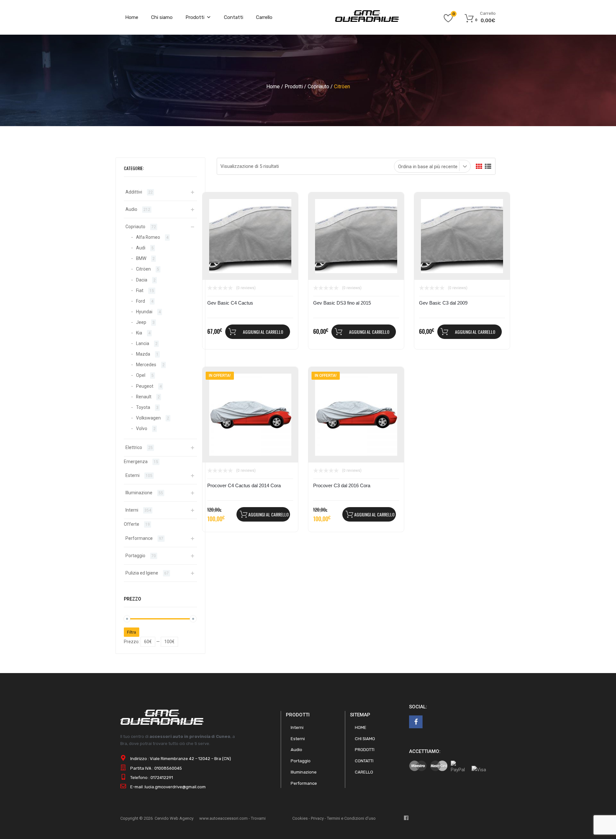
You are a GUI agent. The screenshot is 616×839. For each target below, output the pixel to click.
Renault (143, 396)
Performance (139, 538)
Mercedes (146, 364)
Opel (140, 375)
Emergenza (136, 461)
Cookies (300, 818)
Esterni (132, 475)
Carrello (264, 17)
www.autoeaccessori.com (223, 818)
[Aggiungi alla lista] (215, 204)
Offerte (131, 524)
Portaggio (135, 555)
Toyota (143, 407)
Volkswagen (148, 417)
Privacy (317, 818)
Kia (139, 332)
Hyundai (144, 311)
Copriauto (318, 86)
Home (131, 17)
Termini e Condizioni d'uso (351, 818)
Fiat (139, 290)
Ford (140, 301)
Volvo (141, 428)
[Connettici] (416, 722)
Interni (131, 510)
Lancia (142, 343)
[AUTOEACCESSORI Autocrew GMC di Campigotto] (367, 20)
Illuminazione (138, 492)
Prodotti (194, 17)
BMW (141, 258)
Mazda (143, 354)
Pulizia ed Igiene (141, 572)
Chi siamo (162, 17)
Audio (131, 209)
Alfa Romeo (148, 237)
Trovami (258, 818)
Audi (140, 247)
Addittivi (133, 192)
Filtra (131, 632)
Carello (364, 772)
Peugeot (144, 386)
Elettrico (133, 447)
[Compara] (215, 215)
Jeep (141, 322)
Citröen (143, 269)
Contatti (233, 17)
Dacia (141, 279)
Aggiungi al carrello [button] (263, 331)
